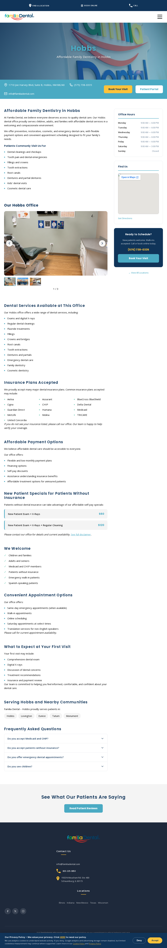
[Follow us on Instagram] (23, 911)
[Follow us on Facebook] (8, 911)
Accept (155, 940)
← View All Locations (139, 272)
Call (135, 5)
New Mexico (82, 902)
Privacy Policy (95, 943)
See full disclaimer (81, 534)
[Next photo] (102, 243)
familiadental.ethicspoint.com (54, 932)
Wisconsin (103, 902)
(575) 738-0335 (83, 84)
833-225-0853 (69, 870)
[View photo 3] (35, 281)
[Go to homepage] (83, 838)
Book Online (91, 5)
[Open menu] (159, 17)
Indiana (70, 902)
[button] (55, 243)
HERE (62, 937)
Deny (139, 940)
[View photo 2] (23, 281)
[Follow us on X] (15, 911)
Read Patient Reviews (83, 808)
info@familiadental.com (21, 93)
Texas (93, 902)
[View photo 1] (10, 281)
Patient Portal (149, 89)
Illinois (62, 902)
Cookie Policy (79, 943)
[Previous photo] (9, 243)
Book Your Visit (118, 89)
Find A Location (40, 5)
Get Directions (125, 218)
